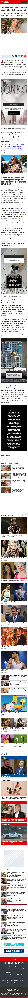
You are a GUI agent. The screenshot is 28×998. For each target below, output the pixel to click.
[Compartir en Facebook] (13, 56)
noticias (14, 758)
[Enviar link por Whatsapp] (19, 56)
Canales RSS (5, 980)
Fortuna (24, 966)
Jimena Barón (8, 60)
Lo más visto (6, 869)
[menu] (2, 2)
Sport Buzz (8, 977)
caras (14, 803)
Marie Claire (18, 966)
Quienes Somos (14, 980)
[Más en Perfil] (9, 754)
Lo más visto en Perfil (9, 906)
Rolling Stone (20, 974)
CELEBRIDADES (4, 5)
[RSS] (19, 963)
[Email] (25, 56)
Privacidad (5, 982)
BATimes (23, 969)
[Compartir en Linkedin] (22, 56)
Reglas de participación (20, 982)
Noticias (11, 966)
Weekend (4, 969)
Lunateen (17, 969)
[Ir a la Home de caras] (6, 2)
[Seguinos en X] (12, 963)
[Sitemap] (22, 963)
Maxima (20, 977)
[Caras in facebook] (9, 963)
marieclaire (14, 780)
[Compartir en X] (16, 56)
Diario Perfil (5, 966)
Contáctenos (22, 980)
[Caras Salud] (14, 946)
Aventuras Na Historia (10, 974)
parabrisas (14, 825)
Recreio (15, 977)
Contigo (20, 972)
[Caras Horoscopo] (14, 952)
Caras (15, 972)
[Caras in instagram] (5, 963)
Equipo (11, 982)
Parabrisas (11, 969)
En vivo (24, 1)
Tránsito (14, 985)
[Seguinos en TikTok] (16, 963)
